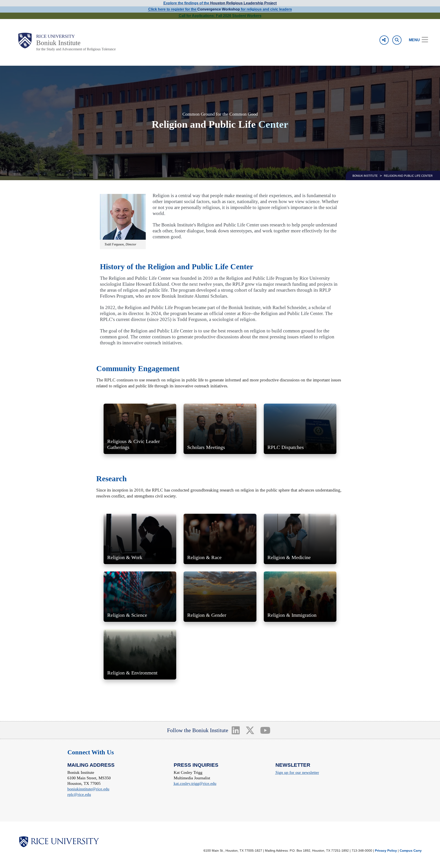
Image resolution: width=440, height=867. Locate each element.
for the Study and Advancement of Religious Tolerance (76, 49)
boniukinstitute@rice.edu (88, 789)
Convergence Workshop (218, 9)
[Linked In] (235, 730)
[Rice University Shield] (25, 40)
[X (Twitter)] (250, 730)
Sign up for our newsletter (297, 772)
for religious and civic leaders (266, 9)
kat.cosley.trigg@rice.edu (195, 783)
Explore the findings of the (220, 3)
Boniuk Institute (58, 42)
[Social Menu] (384, 40)
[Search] (397, 40)
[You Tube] (265, 730)
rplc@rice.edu (79, 794)
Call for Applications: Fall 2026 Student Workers (220, 16)
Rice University (55, 36)
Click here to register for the (172, 9)
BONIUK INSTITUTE (365, 175)
